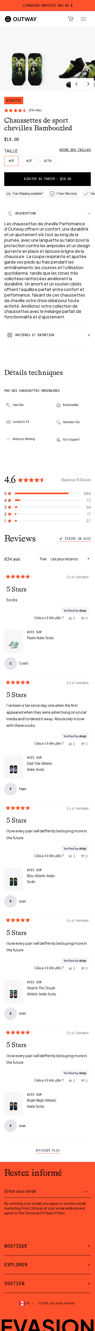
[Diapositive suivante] (88, 84)
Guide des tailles (75, 149)
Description (25, 213)
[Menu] (83, 19)
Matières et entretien (34, 335)
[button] (47, 493)
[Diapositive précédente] (76, 84)
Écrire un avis (77, 539)
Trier (43, 558)
